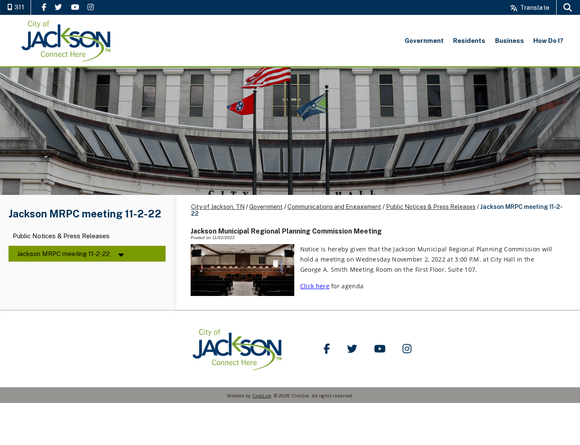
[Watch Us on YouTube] (75, 7)
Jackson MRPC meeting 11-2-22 (63, 253)
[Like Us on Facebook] (44, 7)
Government (266, 206)
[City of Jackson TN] (66, 40)
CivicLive (261, 395)
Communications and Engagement (334, 206)
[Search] (568, 7)
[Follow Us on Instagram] (90, 7)
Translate (534, 7)
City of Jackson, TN (218, 206)
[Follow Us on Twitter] (58, 7)
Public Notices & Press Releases (61, 236)
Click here (314, 286)
